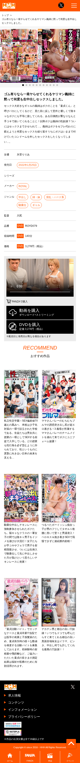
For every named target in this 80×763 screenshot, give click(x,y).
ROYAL (23, 186)
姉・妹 (36, 197)
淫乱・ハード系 (55, 197)
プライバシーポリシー (24, 716)
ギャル (36, 205)
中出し (22, 197)
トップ (5, 15)
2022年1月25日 (28, 165)
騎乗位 (22, 205)
